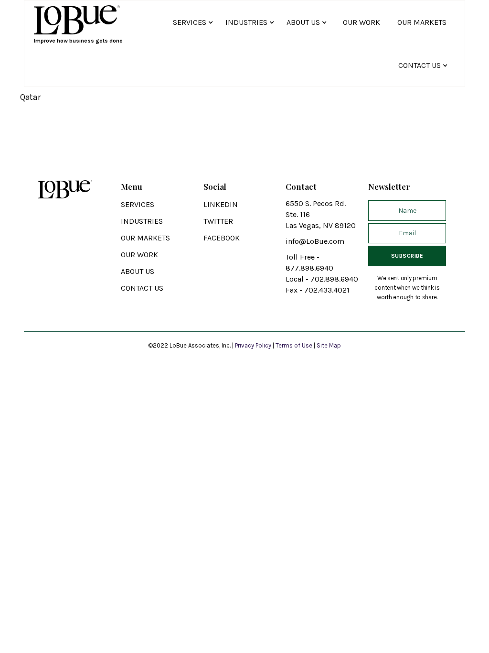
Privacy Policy (254, 345)
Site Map (329, 345)
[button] (194, 22)
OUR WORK (361, 22)
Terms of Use (294, 345)
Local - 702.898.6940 (322, 278)
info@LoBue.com (315, 241)
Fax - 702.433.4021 (318, 289)
